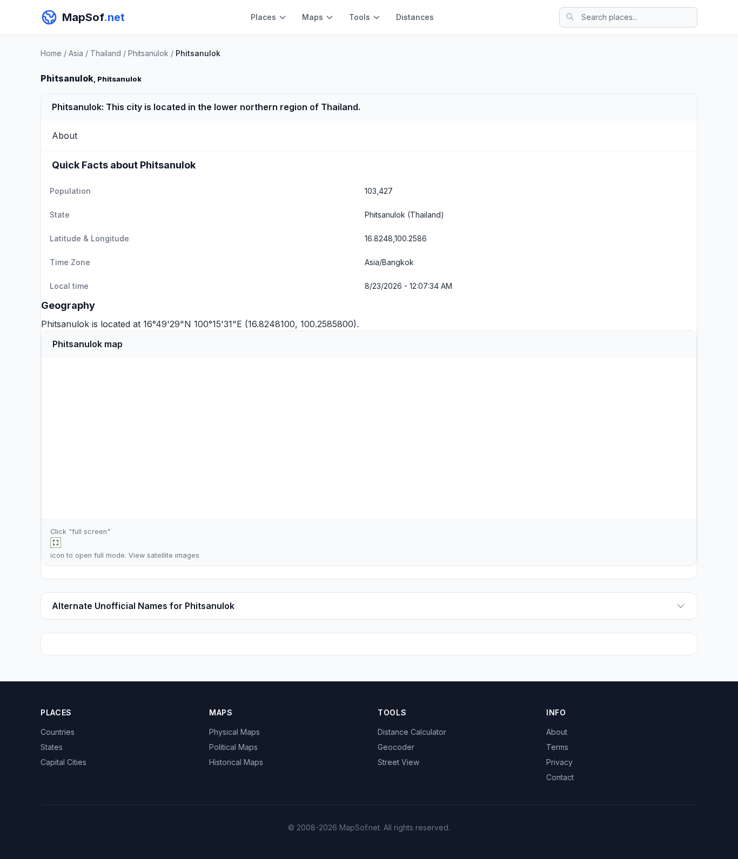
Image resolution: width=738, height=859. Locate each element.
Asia (76, 53)
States (52, 747)
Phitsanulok (148, 53)
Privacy (559, 762)
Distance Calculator (412, 731)
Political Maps (233, 747)
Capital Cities (63, 762)
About (556, 731)
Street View (398, 762)
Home (51, 53)
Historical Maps (236, 762)
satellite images (173, 555)
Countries (58, 731)
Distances (415, 17)
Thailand (105, 53)
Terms (557, 747)
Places (263, 17)
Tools (359, 17)
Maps (312, 17)
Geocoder (396, 747)
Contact (560, 777)
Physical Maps (234, 731)
